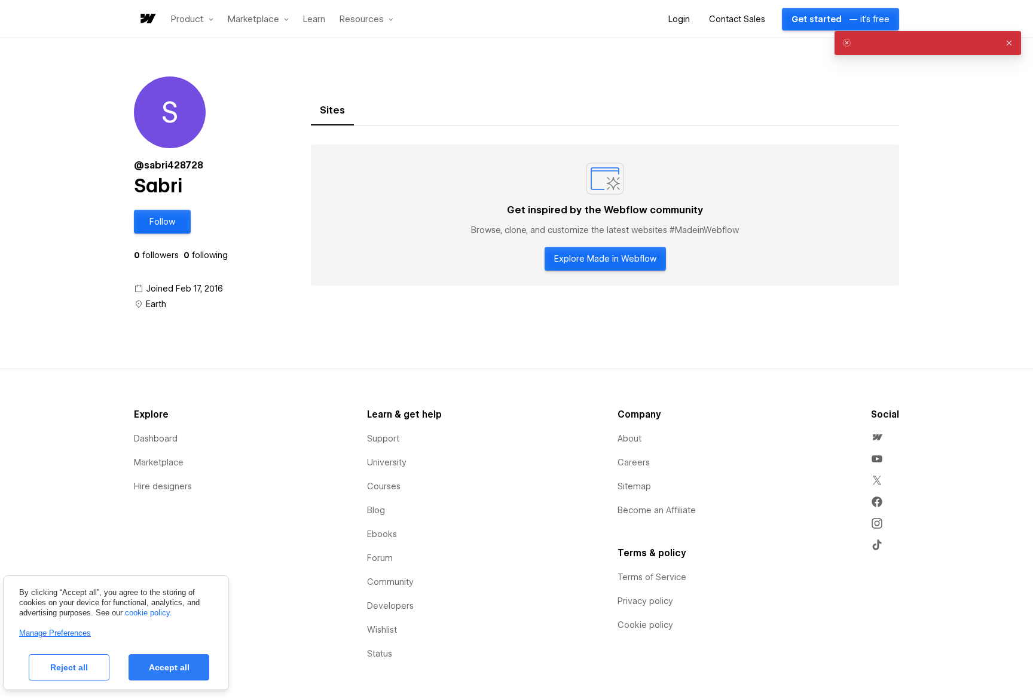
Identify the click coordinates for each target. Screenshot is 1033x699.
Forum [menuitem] (380, 558)
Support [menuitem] (383, 438)
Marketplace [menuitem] (159, 462)
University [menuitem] (387, 462)
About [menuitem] (629, 438)
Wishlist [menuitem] (382, 629)
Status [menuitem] (379, 653)
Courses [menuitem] (384, 486)
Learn (314, 19)
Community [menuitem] (390, 582)
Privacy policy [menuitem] (645, 601)
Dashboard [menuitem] (156, 438)
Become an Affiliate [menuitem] (657, 510)
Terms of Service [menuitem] (652, 577)
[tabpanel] (605, 215)
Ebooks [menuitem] (382, 534)
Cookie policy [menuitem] (645, 625)
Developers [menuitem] (390, 606)
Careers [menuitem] (634, 462)
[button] (192, 19)
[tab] (332, 110)
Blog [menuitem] (376, 510)
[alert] (928, 43)
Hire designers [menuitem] (163, 486)
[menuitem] (877, 437)
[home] (147, 19)
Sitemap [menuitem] (634, 486)
